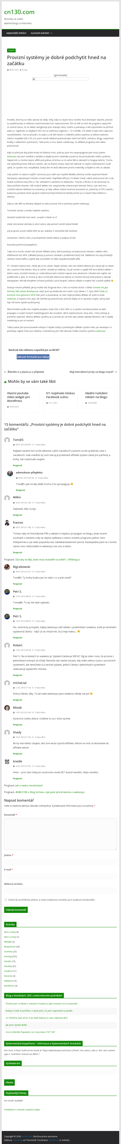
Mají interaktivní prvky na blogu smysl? (91, 371)
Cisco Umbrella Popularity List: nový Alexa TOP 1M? (30, 1032)
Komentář (10, 814)
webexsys (11, 156)
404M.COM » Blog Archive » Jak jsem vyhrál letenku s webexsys (50, 792)
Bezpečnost (9, 946)
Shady (17, 732)
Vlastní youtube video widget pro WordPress (18, 397)
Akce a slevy (10, 932)
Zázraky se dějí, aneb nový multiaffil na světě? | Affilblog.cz (47, 559)
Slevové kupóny (40, 33)
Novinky (8, 966)
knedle (17, 761)
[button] (50, 33)
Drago (24, 70)
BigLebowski (21, 567)
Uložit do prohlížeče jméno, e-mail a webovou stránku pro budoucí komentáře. (51, 899)
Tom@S (18, 440)
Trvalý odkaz (40, 444)
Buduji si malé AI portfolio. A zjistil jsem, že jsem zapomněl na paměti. (39, 1010)
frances (18, 522)
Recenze (8, 976)
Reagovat (17, 465)
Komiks (7, 961)
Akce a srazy (10, 936)
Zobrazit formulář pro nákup (33, 356)
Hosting (8, 956)
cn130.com (19, 12)
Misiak (17, 708)
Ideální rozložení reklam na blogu (96, 395)
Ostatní (11, 50)
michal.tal (19, 683)
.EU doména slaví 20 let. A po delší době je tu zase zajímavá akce (37, 1017)
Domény (8, 951)
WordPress (9, 985)
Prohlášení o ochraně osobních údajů (22, 1109)
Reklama (8, 980)
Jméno (8, 855)
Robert (17, 645)
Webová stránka (13, 884)
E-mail (8, 869)
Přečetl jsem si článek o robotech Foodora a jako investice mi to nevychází (41, 1003)
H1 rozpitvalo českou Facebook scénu (60, 395)
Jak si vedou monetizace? (29, 785)
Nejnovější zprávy (16, 33)
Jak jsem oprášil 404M (16, 1025)
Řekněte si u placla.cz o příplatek (26, 371)
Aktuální (8, 941)
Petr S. (17, 591)
